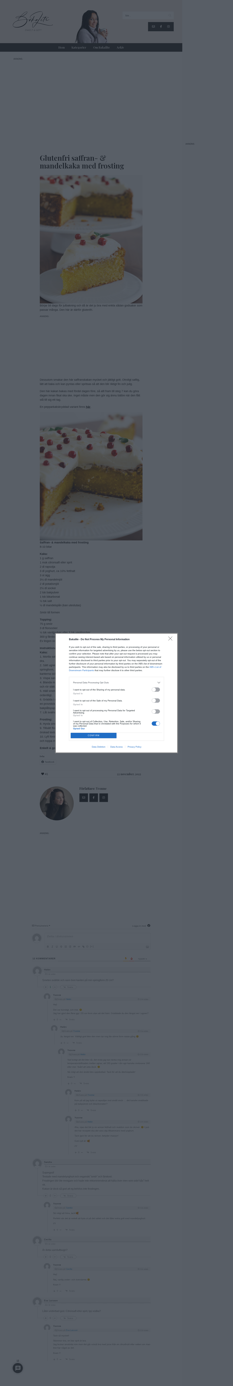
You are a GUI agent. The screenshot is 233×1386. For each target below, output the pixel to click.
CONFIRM (94, 735)
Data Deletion (98, 747)
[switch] (156, 689)
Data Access (116, 747)
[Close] (171, 640)
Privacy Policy (134, 747)
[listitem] (116, 682)
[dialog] (116, 693)
